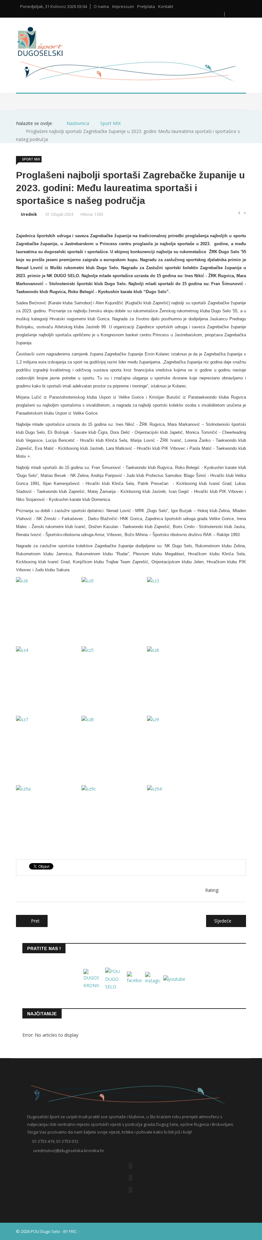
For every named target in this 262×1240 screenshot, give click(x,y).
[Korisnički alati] (241, 212)
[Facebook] (130, 1166)
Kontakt (165, 6)
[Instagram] (130, 1190)
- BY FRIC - (70, 1231)
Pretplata (146, 6)
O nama (101, 6)
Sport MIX (31, 159)
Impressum (123, 6)
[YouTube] (130, 1178)
